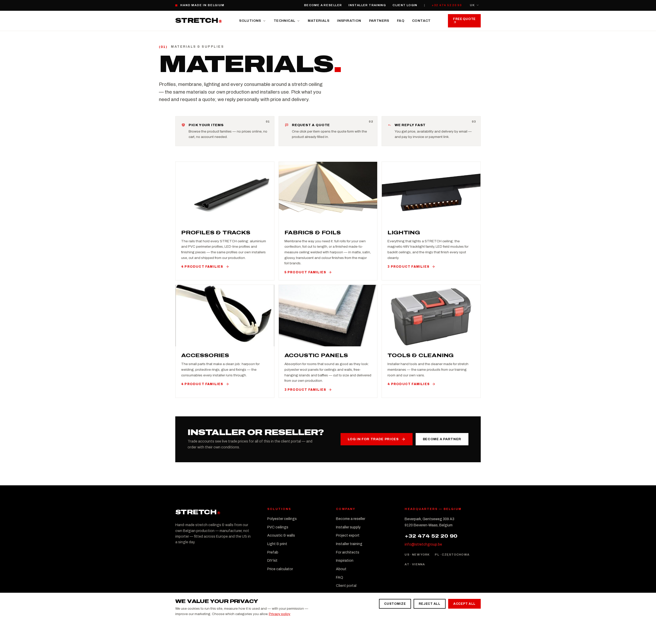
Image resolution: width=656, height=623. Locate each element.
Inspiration (349, 21)
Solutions (250, 21)
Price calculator (280, 569)
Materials (318, 21)
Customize (395, 604)
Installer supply (348, 527)
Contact (421, 21)
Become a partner (442, 439)
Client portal (346, 586)
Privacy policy (279, 614)
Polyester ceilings (282, 519)
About (341, 569)
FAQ (400, 21)
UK (472, 5)
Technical (284, 21)
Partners (379, 21)
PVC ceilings (277, 527)
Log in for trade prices (373, 439)
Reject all (429, 604)
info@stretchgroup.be (423, 544)
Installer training (367, 5)
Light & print (277, 544)
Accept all (464, 604)
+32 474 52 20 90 (447, 5)
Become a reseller (323, 5)
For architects (347, 552)
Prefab (272, 552)
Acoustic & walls (281, 535)
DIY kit (272, 560)
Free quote (464, 19)
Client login (405, 5)
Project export (348, 535)
